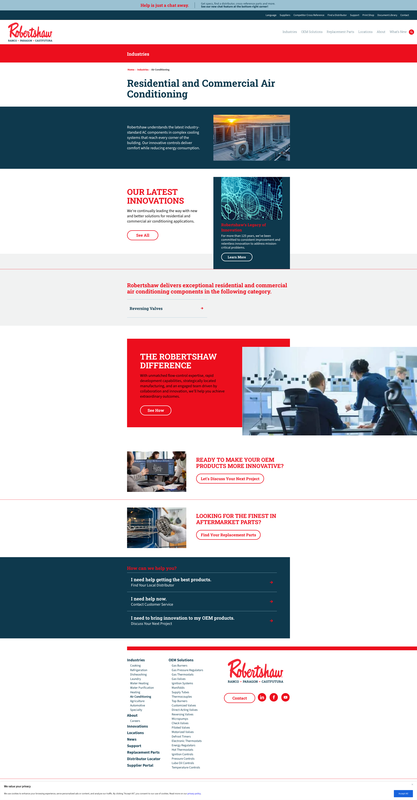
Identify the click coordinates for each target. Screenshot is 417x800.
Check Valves (180, 723)
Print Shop (368, 15)
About (132, 715)
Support (354, 15)
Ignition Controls (182, 754)
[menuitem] (271, 15)
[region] (208, 791)
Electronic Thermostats (187, 741)
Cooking (135, 665)
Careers (135, 721)
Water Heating (139, 683)
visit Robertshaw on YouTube (285, 697)
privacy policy (194, 793)
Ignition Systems (182, 683)
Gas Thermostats (183, 674)
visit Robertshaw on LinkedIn (262, 697)
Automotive (137, 705)
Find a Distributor (337, 15)
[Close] (414, 784)
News (132, 739)
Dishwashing (138, 674)
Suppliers (285, 15)
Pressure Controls (183, 759)
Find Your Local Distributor (171, 582)
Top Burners (179, 701)
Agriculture (137, 701)
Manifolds (178, 688)
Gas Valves (179, 679)
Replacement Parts (143, 752)
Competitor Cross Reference (309, 15)
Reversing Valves (146, 308)
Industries (136, 660)
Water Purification (142, 688)
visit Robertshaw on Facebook (274, 697)
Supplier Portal (140, 765)
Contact (404, 15)
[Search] (411, 41)
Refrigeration (138, 670)
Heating (135, 692)
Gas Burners (179, 665)
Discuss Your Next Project (182, 620)
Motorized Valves (183, 732)
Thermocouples (182, 697)
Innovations (137, 726)
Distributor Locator (143, 759)
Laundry (135, 679)
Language (271, 15)
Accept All (403, 793)
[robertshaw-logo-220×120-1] (30, 32)
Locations (135, 733)
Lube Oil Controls (183, 763)
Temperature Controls (186, 767)
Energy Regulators (183, 745)
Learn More (233, 256)
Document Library (387, 15)
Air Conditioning (140, 697)
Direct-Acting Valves (185, 710)
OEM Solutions (181, 660)
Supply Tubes (180, 692)
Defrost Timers (181, 736)
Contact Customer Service (152, 601)
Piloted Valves (181, 727)
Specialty (136, 710)
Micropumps (180, 719)
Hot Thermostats (182, 750)
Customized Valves (184, 705)
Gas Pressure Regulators (187, 670)
